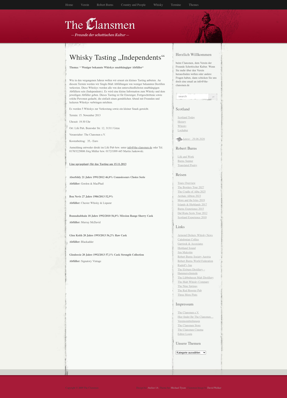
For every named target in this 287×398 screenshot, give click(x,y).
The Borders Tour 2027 (191, 187)
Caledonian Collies (188, 239)
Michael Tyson (178, 387)
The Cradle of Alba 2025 (192, 191)
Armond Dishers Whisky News (195, 235)
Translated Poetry (187, 165)
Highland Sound (187, 248)
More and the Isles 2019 (191, 200)
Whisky (158, 5)
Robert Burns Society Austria (194, 256)
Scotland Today (186, 117)
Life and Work (186, 156)
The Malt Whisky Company (193, 282)
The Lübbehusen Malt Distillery (196, 277)
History (182, 121)
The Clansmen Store (189, 325)
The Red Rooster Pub (190, 290)
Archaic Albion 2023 (189, 196)
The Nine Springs (187, 286)
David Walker (214, 387)
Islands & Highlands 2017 (192, 204)
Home (69, 5)
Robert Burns (105, 5)
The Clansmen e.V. (188, 312)
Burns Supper (185, 161)
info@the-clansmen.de (139, 147)
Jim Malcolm (185, 252)
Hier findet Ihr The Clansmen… (195, 317)
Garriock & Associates (190, 243)
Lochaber (183, 130)
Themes (194, 5)
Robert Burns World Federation (195, 261)
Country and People (133, 5)
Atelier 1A (153, 387)
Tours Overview (186, 183)
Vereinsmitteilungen (189, 321)
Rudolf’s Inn (185, 265)
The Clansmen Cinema (190, 329)
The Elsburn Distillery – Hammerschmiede (191, 271)
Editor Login (185, 334)
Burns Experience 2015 (191, 209)
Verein (85, 5)
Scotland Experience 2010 (192, 217)
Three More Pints (187, 294)
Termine (176, 5)
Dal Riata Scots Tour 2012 (192, 213)
